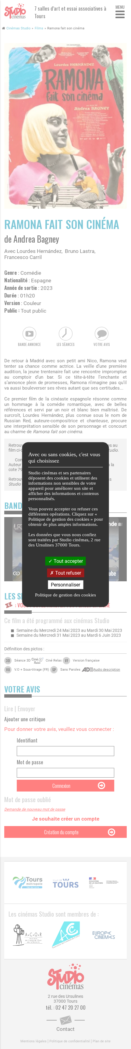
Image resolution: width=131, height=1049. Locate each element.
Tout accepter (67, 561)
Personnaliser (65, 585)
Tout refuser (67, 573)
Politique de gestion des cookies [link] (65, 595)
